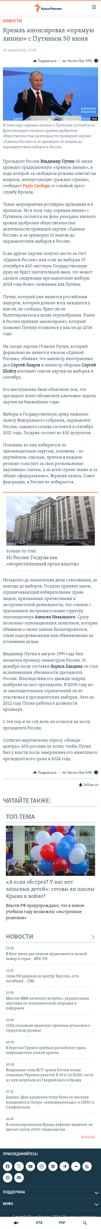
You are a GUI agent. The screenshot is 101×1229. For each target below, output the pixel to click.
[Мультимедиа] (16, 1223)
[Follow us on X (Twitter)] (19, 1166)
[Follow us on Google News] (53, 1166)
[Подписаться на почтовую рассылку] (19, 1177)
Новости (12, 21)
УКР (62, 1223)
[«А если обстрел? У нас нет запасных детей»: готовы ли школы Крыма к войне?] (50, 851)
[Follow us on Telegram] (64, 1166)
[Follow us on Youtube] (30, 1166)
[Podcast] (7, 1177)
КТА (39, 1223)
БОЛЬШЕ (88, 1137)
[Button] (44, 61)
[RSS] (87, 1166)
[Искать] (84, 1223)
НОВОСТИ (19, 937)
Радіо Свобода (36, 186)
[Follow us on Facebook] (7, 1166)
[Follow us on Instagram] (41, 1166)
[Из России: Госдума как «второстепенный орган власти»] (50, 521)
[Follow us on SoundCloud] (75, 1166)
